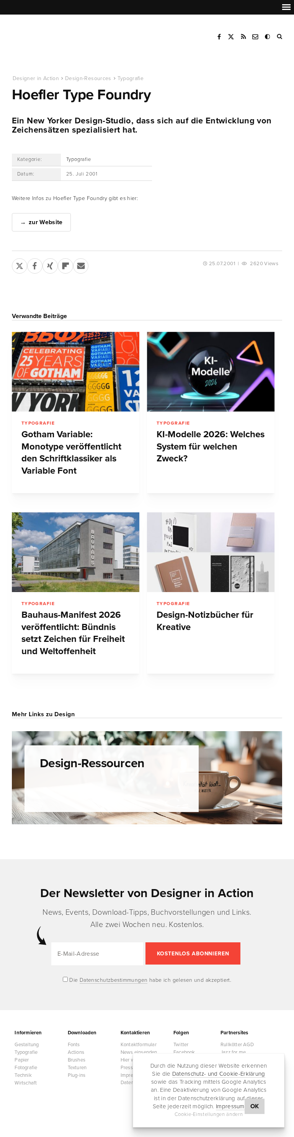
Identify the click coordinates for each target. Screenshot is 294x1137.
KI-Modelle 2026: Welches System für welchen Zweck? (211, 446)
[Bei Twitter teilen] (19, 264)
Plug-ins (77, 1075)
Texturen (77, 1068)
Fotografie (26, 1068)
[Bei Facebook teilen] (35, 264)
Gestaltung (27, 1045)
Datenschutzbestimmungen (114, 980)
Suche (280, 37)
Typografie (131, 78)
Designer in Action (51, 34)
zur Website (46, 222)
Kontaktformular (139, 1045)
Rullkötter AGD (237, 1045)
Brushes (76, 1060)
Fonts (74, 1045)
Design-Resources (88, 78)
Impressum (230, 1106)
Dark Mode (268, 37)
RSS (243, 37)
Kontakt (256, 37)
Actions (76, 1052)
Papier (22, 1060)
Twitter (180, 1045)
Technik (23, 1075)
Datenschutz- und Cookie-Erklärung (218, 1073)
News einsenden (139, 1052)
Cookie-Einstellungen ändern (209, 1114)
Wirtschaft (26, 1083)
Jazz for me (233, 1052)
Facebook (219, 37)
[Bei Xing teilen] (50, 264)
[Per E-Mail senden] (81, 264)
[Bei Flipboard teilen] (65, 264)
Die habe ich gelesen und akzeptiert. (150, 980)
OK (254, 1106)
